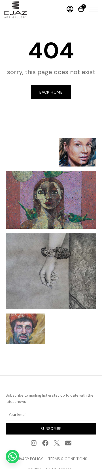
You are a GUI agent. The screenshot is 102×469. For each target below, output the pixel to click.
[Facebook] (45, 443)
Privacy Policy (29, 459)
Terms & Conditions (67, 459)
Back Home (51, 92)
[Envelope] (68, 443)
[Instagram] (33, 443)
